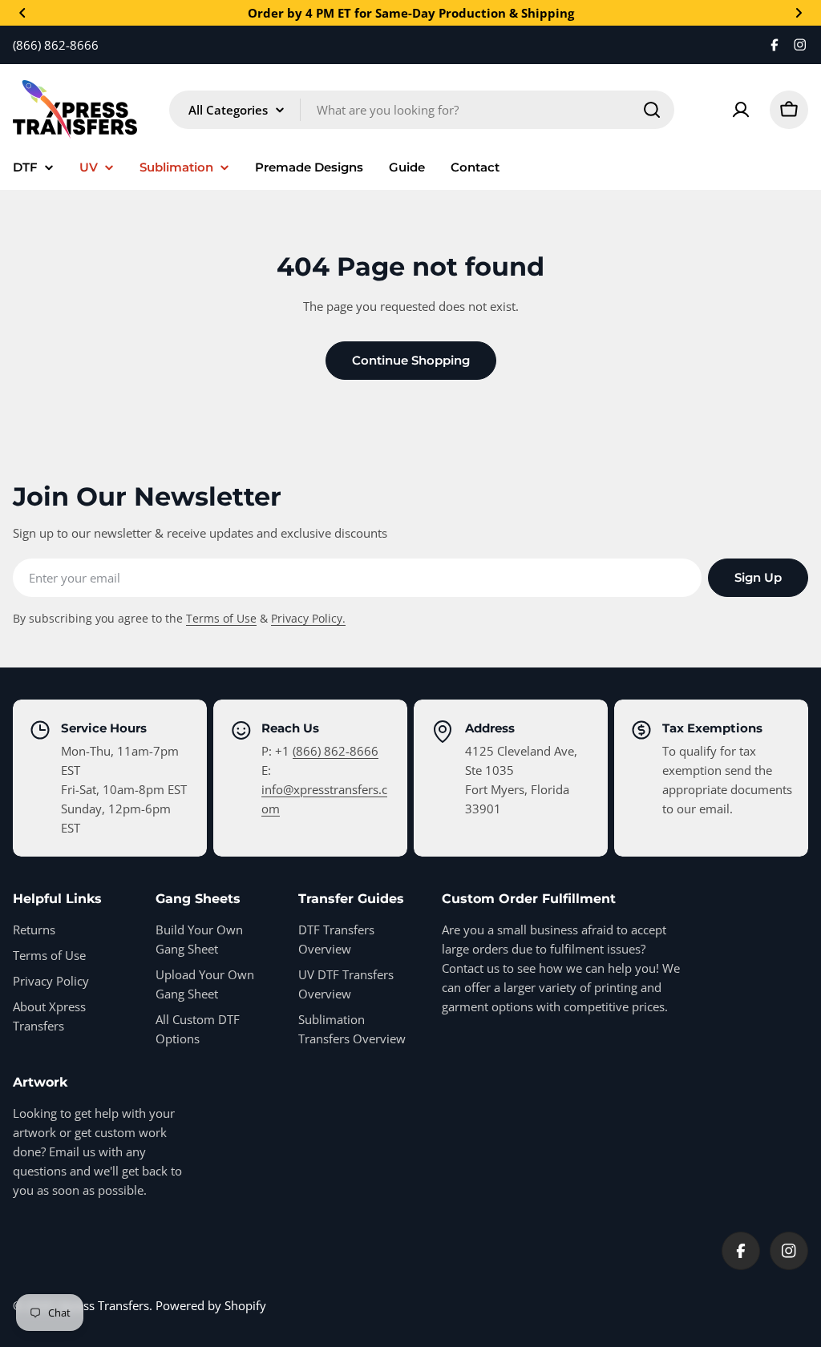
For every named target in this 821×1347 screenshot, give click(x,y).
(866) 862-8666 (335, 751)
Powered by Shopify (211, 1305)
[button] (22, 12)
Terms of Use (221, 618)
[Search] (651, 109)
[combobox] (421, 110)
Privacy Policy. (308, 618)
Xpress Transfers (103, 1305)
